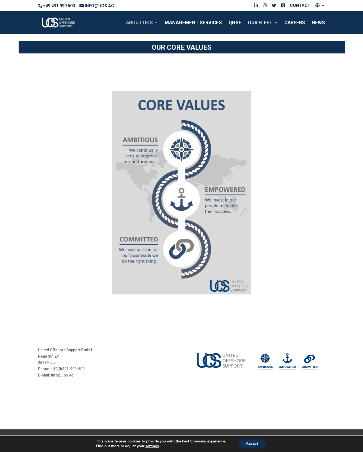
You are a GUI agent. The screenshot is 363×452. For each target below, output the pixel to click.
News (318, 23)
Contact (300, 5)
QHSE (235, 23)
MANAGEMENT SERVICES (193, 23)
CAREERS (294, 23)
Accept (252, 443)
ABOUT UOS (139, 23)
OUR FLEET (260, 23)
